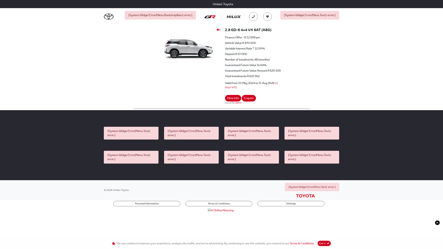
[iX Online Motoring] (221, 210)
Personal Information (147, 203)
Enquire (249, 98)
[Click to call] (253, 16)
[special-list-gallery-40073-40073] (188, 46)
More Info (233, 98)
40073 (238, 103)
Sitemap (291, 203)
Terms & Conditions (219, 203)
